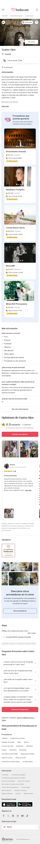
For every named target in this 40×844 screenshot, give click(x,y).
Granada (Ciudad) (16, 16)
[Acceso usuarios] (37, 10)
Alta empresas (6, 790)
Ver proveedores (20, 611)
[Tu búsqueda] (3, 22)
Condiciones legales (18, 775)
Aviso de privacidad (8, 781)
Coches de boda (7, 746)
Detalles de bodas (8, 742)
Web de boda (28, 793)
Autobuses (19, 746)
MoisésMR (10, 266)
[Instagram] (18, 816)
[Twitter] (8, 816)
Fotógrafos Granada (8, 643)
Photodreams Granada (16, 151)
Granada (5, 16)
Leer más (5, 106)
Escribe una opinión (20, 434)
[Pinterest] (13, 816)
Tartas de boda (20, 758)
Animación (12, 750)
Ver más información (20, 409)
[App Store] (9, 806)
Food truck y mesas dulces (11, 762)
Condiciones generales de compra (13, 778)
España (9, 827)
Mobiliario (29, 746)
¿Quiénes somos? (20, 790)
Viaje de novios (7, 758)
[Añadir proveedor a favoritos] (36, 22)
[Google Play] (24, 806)
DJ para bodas (28, 762)
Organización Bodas (27, 754)
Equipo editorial (7, 793)
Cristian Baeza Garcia (15, 228)
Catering (4, 738)
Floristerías (23, 750)
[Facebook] (4, 816)
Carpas (4, 750)
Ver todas (31, 42)
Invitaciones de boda (17, 738)
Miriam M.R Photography (16, 304)
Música (26, 742)
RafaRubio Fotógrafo (15, 189)
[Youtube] (22, 816)
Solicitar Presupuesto (20, 709)
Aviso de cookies (24, 781)
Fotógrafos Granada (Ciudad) (26, 643)
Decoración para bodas (10, 754)
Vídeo (19, 742)
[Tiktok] (27, 816)
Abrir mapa (32, 633)
